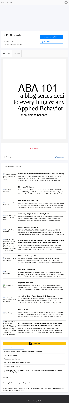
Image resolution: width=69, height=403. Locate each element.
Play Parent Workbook (26, 187)
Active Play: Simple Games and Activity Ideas (33, 214)
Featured (13, 348)
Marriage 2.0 (7, 377)
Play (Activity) (23, 309)
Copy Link (60, 157)
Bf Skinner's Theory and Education (30, 256)
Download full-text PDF (50, 37)
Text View (16, 53)
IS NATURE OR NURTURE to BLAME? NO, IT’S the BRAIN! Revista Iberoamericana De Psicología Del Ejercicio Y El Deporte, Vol (41, 241)
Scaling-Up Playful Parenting (28, 227)
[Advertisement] (34, 18)
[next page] (12, 157)
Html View (6, 53)
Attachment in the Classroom (28, 200)
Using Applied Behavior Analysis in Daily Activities (17, 383)
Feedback (40, 401)
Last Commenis (34, 348)
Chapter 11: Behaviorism (26, 269)
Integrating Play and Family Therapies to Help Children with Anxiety (41, 173)
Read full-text (47, 42)
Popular (55, 348)
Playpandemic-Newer (25, 283)
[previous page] (3, 157)
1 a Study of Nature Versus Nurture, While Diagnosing (36, 296)
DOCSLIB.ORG (7, 2)
